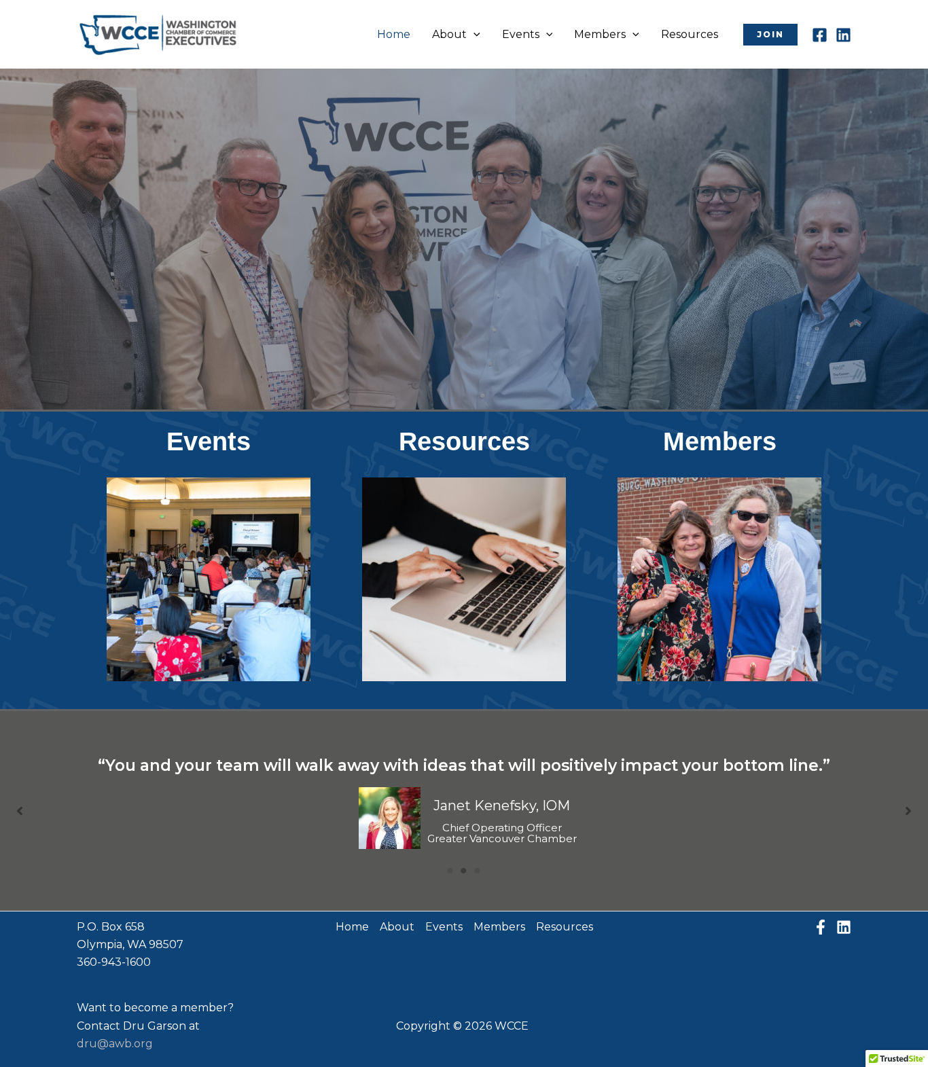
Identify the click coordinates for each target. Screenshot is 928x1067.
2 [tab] (464, 871)
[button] (473, 34)
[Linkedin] (843, 35)
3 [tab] (477, 871)
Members (600, 34)
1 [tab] (450, 871)
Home (393, 34)
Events (520, 34)
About (449, 34)
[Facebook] (819, 35)
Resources (689, 34)
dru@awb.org (115, 1043)
